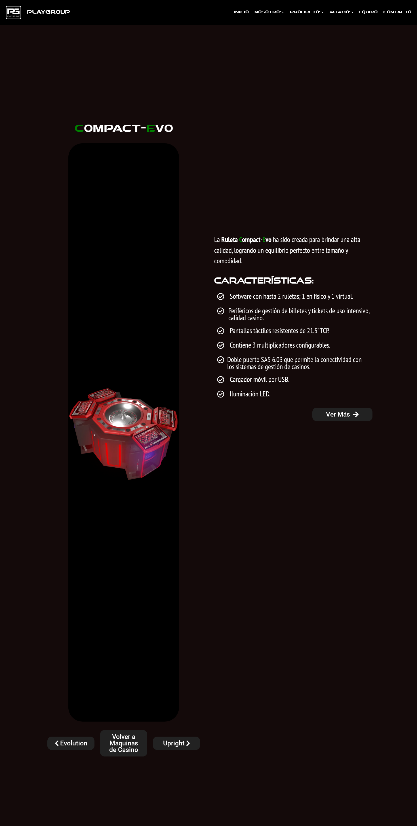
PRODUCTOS (306, 12)
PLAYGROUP (48, 12)
